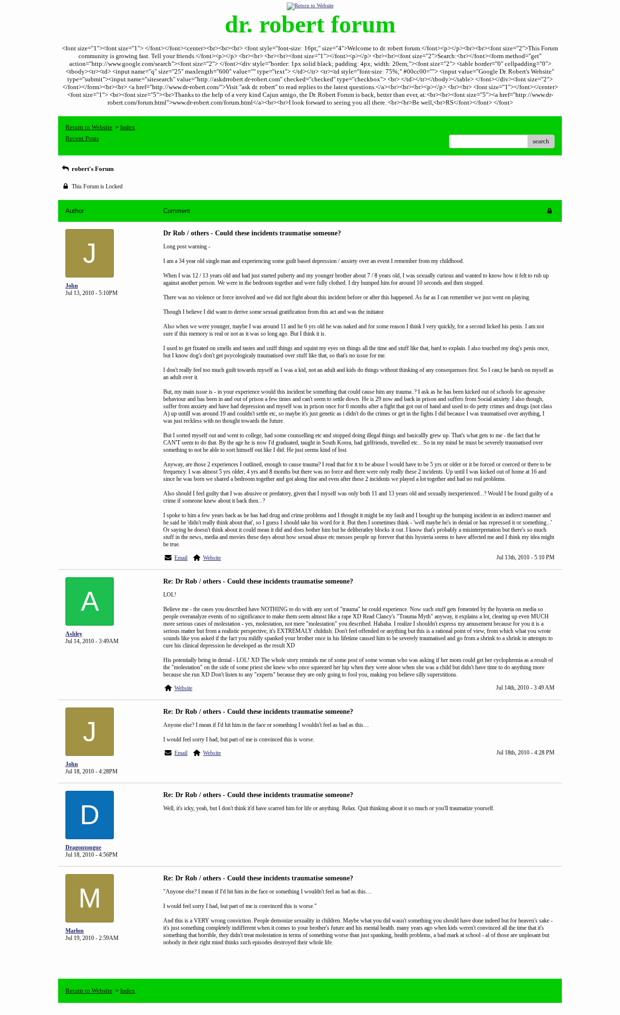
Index (127, 127)
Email (180, 557)
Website (212, 557)
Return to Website (88, 127)
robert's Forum (92, 168)
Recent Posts (82, 138)
